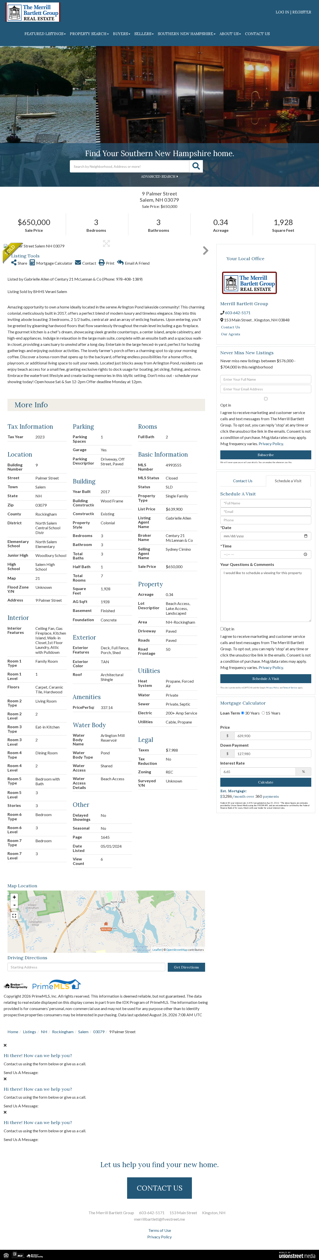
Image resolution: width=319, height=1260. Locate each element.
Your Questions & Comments (247, 564)
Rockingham (63, 1031)
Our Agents (230, 334)
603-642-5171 (237, 312)
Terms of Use (159, 1230)
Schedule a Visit (288, 480)
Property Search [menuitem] (88, 33)
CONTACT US (159, 1188)
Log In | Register (293, 12)
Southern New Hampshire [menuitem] (185, 33)
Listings (29, 1031)
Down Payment (234, 745)
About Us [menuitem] (229, 33)
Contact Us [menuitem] (257, 33)
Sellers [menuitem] (142, 33)
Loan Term (230, 713)
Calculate (265, 782)
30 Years (252, 713)
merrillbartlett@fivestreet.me (159, 1219)
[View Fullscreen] (14, 915)
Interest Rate (232, 763)
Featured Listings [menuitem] (43, 33)
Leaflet (157, 949)
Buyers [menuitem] (120, 33)
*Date (225, 527)
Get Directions (186, 967)
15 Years (272, 713)
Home (12, 1031)
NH (44, 1031)
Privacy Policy (271, 443)
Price (225, 727)
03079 (98, 1031)
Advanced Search (158, 176)
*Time (226, 545)
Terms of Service (290, 687)
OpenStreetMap (176, 949)
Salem (83, 1031)
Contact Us (230, 327)
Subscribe (266, 455)
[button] (196, 166)
